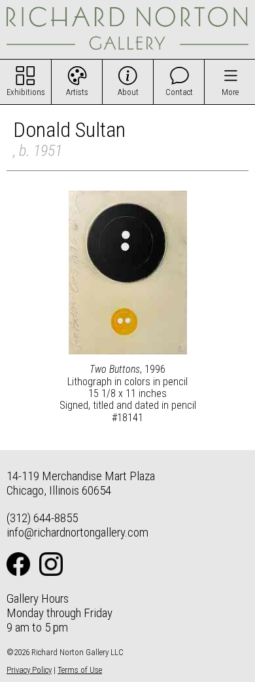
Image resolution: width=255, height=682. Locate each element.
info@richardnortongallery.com (77, 532)
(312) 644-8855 (42, 517)
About (128, 92)
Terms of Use (80, 670)
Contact (179, 92)
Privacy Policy (29, 670)
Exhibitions (26, 92)
